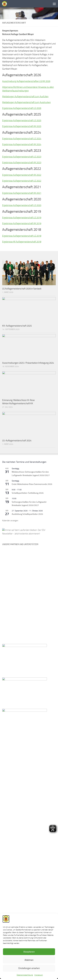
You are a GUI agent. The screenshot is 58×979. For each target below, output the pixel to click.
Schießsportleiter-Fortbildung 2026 (28, 493)
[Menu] (54, 3)
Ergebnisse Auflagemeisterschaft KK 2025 (21, 126)
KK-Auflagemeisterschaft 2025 (17, 325)
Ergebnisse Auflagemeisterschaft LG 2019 (21, 217)
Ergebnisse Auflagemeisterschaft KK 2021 (21, 193)
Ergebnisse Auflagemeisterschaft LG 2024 (21, 138)
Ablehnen (29, 960)
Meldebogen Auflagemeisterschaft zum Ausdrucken (26, 102)
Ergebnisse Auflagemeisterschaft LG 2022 (21, 180)
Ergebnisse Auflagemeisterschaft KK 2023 (21, 162)
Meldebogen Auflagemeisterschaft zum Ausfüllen (25, 96)
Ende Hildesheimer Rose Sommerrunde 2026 (32, 484)
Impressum (38, 975)
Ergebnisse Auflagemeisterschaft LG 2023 (21, 156)
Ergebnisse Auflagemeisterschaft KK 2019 (21, 223)
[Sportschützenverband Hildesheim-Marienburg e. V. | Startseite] (5, 3)
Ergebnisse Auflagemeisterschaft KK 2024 (21, 144)
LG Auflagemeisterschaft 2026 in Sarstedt (21, 288)
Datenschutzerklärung (25, 975)
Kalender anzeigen (10, 520)
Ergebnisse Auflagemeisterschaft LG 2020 (21, 205)
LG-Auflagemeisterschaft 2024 (16, 440)
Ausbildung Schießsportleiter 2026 (27, 514)
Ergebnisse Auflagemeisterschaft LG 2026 (21, 108)
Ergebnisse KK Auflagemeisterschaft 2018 (21, 241)
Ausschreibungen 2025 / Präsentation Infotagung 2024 (28, 363)
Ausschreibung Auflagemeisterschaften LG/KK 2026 (26, 81)
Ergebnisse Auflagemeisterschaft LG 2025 (21, 120)
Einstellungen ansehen (29, 968)
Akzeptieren (29, 951)
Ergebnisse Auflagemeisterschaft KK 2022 (21, 175)
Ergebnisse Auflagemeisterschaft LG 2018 (21, 235)
